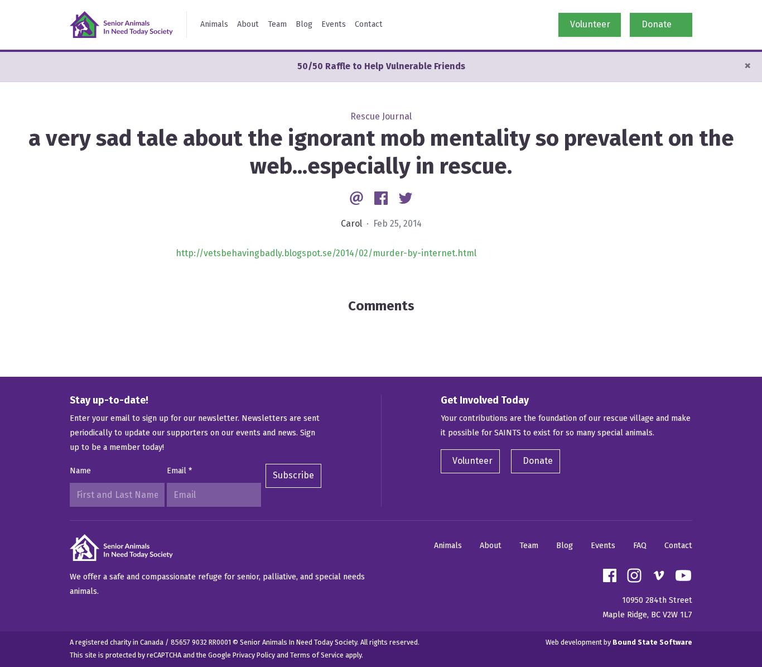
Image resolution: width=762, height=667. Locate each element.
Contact (369, 24)
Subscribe (293, 475)
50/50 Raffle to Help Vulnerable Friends (381, 66)
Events (333, 24)
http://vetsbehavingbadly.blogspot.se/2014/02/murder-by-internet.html (326, 253)
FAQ (640, 545)
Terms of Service (317, 655)
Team (277, 24)
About (248, 24)
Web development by (619, 642)
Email (179, 471)
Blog (304, 24)
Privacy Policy (254, 655)
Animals (214, 24)
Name (80, 471)
